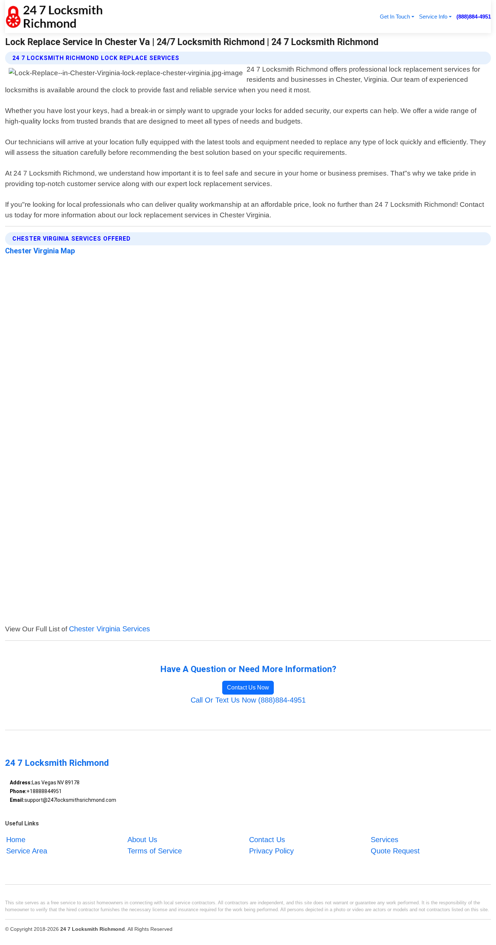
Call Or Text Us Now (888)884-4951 (248, 700)
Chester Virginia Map (40, 250)
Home (15, 840)
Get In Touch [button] (395, 16)
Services (384, 840)
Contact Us (267, 840)
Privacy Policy (271, 851)
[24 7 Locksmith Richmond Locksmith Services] (54, 16)
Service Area (26, 851)
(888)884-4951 (473, 16)
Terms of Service (154, 851)
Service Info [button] (433, 16)
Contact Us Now (248, 687)
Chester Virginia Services (109, 629)
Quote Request (395, 851)
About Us (142, 840)
